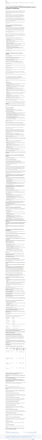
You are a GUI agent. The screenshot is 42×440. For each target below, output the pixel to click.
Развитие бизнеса (7, 3)
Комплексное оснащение (28, 437)
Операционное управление (15, 2)
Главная (6, 5)
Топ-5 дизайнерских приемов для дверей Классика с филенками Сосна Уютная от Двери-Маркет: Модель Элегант (13, 432)
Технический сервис (23, 437)
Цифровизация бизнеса (21, 2)
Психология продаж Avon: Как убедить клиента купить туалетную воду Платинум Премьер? (29, 432)
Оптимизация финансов (31, 2)
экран (17, 114)
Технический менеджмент (8, 2)
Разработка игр (26, 2)
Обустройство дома (18, 437)
